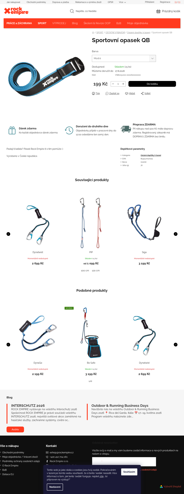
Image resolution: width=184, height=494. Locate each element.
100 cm (85, 270)
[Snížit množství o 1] (113, 83)
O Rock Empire (10, 465)
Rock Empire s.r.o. (59, 461)
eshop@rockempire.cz (62, 452)
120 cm (96, 270)
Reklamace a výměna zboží (88, 2)
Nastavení (55, 487)
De (176, 2)
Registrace (165, 2)
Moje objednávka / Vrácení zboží (20, 456)
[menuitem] (19, 23)
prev (8, 234)
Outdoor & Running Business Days (119, 406)
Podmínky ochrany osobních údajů (21, 461)
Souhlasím (129, 471)
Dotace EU (8, 474)
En (179, 2)
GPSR (110, 2)
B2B (4, 470)
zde (102, 476)
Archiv (15, 429)
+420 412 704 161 (58, 456)
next (175, 234)
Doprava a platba (60, 2)
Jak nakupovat (13, 2)
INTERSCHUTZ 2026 (28, 406)
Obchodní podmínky (36, 2)
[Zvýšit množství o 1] (123, 83)
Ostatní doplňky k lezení (151, 155)
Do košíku (152, 83)
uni (90, 381)
